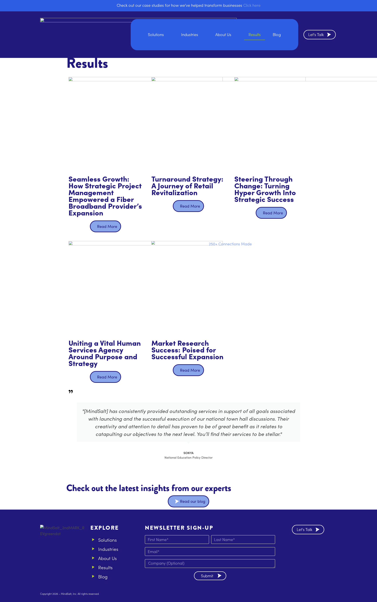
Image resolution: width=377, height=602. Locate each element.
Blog (277, 34)
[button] (71, 435)
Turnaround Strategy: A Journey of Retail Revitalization (187, 185)
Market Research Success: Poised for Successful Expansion (187, 349)
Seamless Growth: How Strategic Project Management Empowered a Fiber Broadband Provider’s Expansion (105, 195)
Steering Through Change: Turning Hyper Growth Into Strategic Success (265, 188)
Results (254, 34)
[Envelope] (309, 546)
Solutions (156, 34)
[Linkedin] (297, 546)
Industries (189, 34)
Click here (251, 5)
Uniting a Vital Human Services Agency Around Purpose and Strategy (105, 352)
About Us (223, 34)
